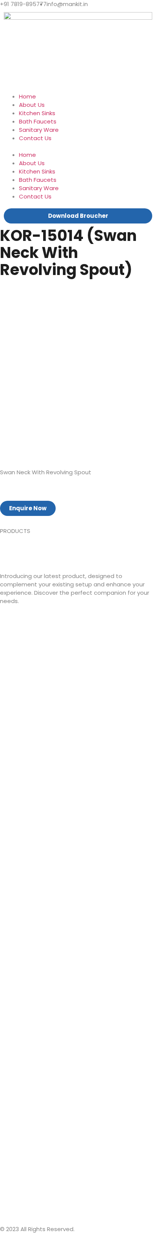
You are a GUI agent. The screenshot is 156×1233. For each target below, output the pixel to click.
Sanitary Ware (39, 130)
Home (27, 96)
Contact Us (35, 138)
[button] (78, 146)
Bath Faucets (37, 121)
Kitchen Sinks (37, 113)
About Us (32, 105)
